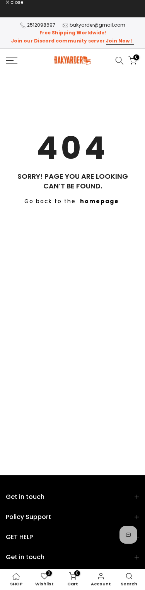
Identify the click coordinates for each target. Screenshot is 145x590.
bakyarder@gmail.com (97, 25)
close (16, 2)
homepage (99, 201)
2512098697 (41, 25)
